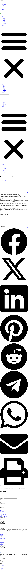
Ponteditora (3, 2)
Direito (4, 20)
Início (2, 16)
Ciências (4, 85)
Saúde (4, 89)
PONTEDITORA (2, 519)
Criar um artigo (2, 565)
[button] (14, 54)
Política (4, 22)
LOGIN (3, 5)
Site (0, 502)
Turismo (4, 91)
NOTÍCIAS (1, 533)
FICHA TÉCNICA (2, 538)
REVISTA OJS (2, 542)
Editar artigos (1, 564)
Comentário (1, 498)
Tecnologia (4, 171)
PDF (27, 192)
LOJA (1, 543)
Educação (4, 21)
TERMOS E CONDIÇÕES (3, 516)
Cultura (4, 19)
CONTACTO (2, 535)
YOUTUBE (1, 544)
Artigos (2, 17)
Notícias (3, 83)
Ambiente (4, 18)
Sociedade (4, 23)
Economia (4, 87)
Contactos (3, 173)
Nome (1, 499)
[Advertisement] (14, 187)
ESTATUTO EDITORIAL (3, 514)
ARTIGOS (1, 510)
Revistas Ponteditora (4, 4)
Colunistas (3, 25)
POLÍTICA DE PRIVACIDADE (4, 515)
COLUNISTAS (2, 511)
